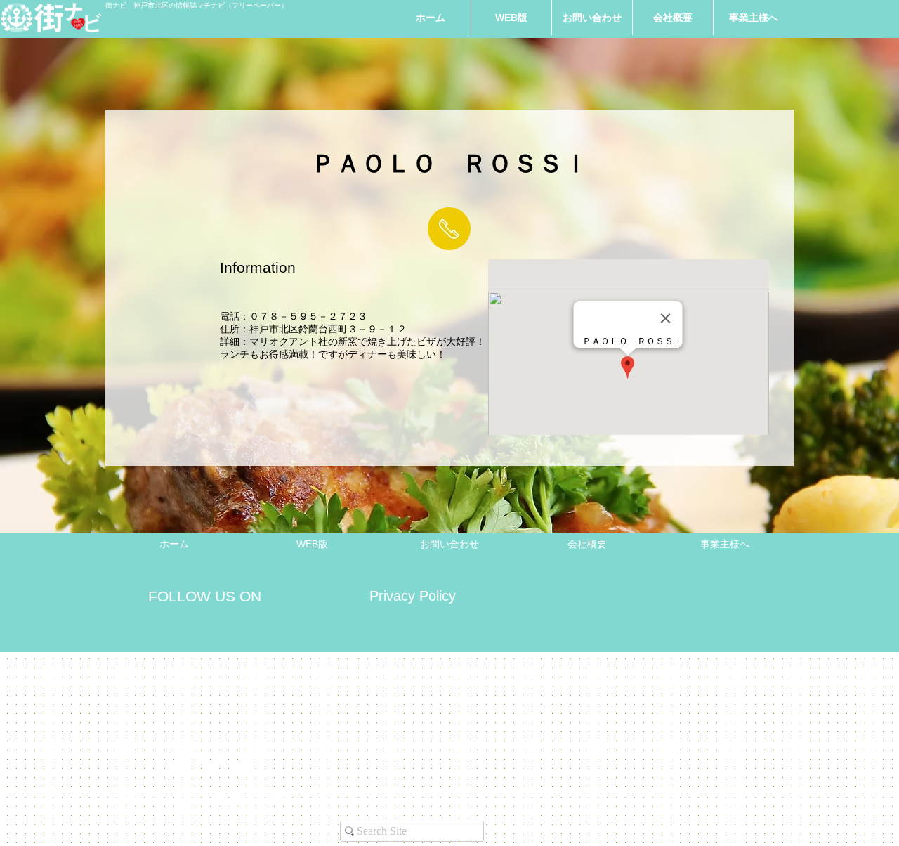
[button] (754, 17)
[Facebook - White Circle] (210, 761)
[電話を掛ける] (449, 228)
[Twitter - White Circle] (240, 761)
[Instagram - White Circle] (179, 761)
